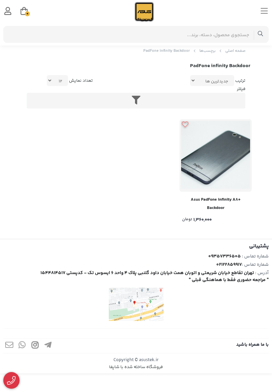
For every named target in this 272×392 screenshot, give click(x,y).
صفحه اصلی (235, 51)
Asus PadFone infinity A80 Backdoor (215, 203)
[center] (260, 34)
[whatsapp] (22, 346)
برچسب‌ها (207, 51)
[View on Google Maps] (136, 304)
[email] (9, 346)
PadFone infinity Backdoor (166, 51)
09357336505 (224, 256)
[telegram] (48, 346)
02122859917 (229, 264)
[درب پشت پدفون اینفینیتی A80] (215, 155)
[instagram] (35, 346)
